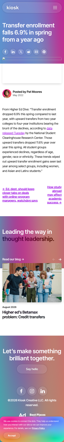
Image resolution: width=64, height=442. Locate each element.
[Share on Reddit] (29, 52)
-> (60, 259)
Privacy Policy (38, 428)
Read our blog (13, 259)
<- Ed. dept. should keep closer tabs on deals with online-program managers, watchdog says (20, 195)
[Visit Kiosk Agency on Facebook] (21, 391)
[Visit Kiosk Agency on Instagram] (32, 391)
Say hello (32, 369)
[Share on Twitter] (21, 52)
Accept (12, 435)
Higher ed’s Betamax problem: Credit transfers (23, 314)
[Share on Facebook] (5, 52)
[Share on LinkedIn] (13, 52)
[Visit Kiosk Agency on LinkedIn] (42, 391)
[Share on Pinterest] (44, 52)
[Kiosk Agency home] (13, 7)
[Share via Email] (36, 52)
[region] (32, 429)
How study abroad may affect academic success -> (54, 195)
